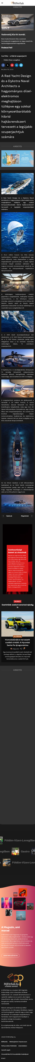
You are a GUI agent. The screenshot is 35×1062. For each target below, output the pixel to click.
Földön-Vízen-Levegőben (12, 60)
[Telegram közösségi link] (21, 65)
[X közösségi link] (7, 65)
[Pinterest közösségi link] (12, 65)
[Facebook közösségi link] (3, 65)
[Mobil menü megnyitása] (2, 3)
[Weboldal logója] (17, 3)
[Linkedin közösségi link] (16, 65)
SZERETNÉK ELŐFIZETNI (10, 955)
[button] (29, 605)
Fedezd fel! (6, 47)
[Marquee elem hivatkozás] (18, 862)
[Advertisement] (17, 747)
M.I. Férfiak (17, 636)
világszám (15, 649)
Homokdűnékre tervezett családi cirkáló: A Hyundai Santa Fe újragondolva (17, 642)
